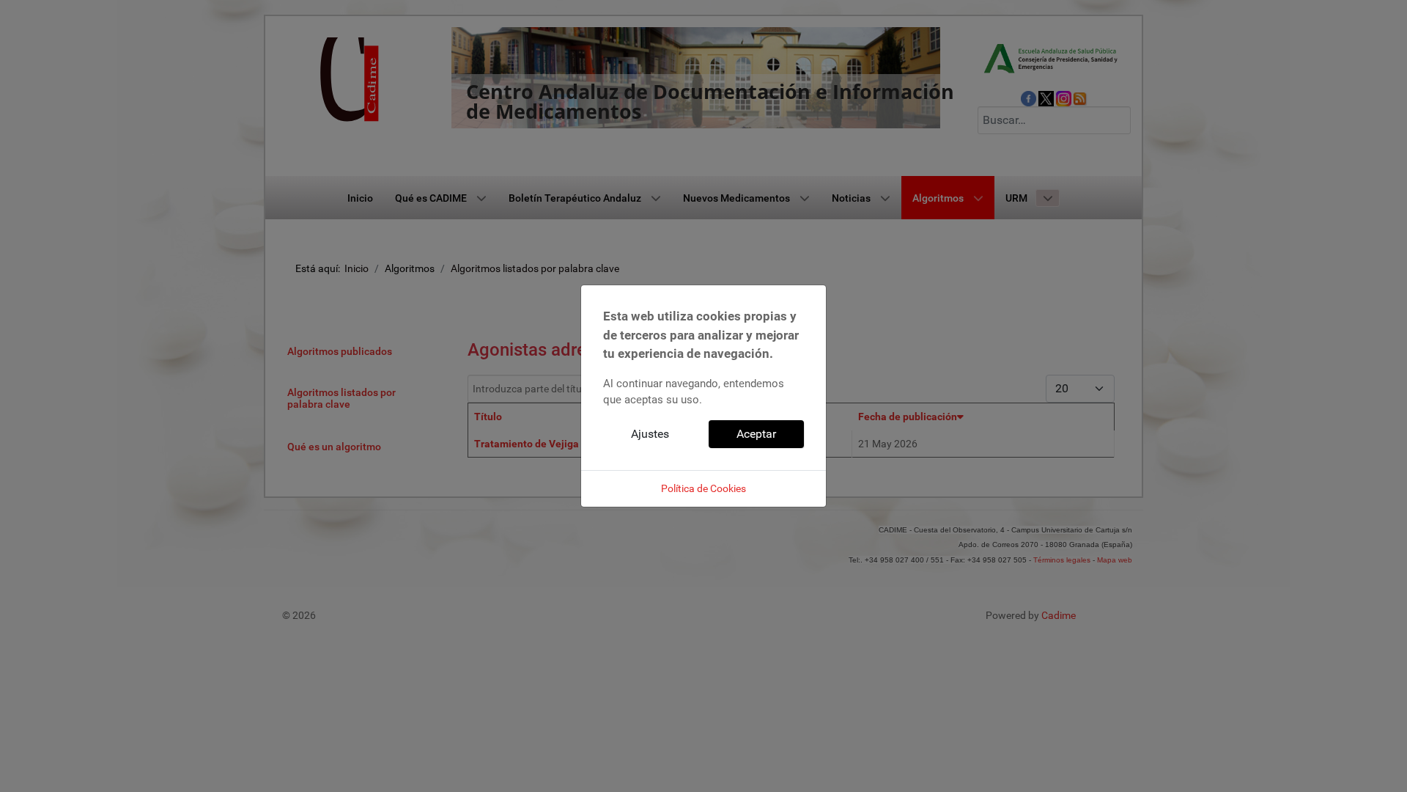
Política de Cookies (703, 488)
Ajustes (650, 434)
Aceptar (756, 434)
